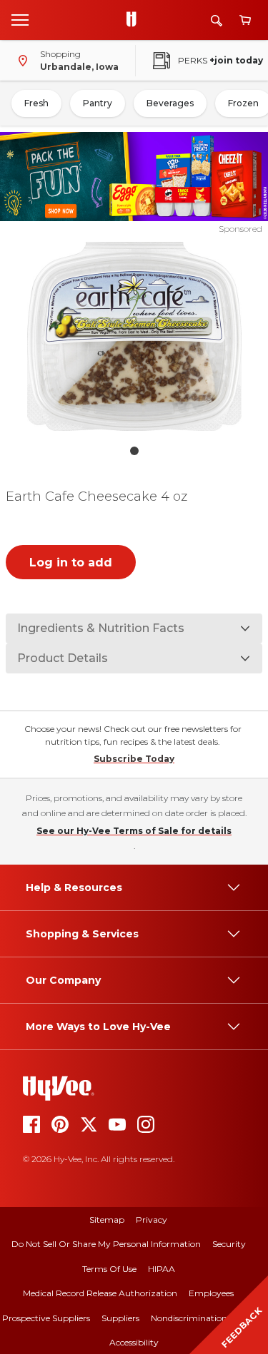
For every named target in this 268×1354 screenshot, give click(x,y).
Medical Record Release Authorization (100, 1293)
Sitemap (106, 1219)
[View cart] (245, 20)
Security (229, 1243)
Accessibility (134, 1342)
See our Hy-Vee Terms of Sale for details (134, 830)
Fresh (36, 103)
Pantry (97, 103)
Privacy (151, 1219)
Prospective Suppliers (46, 1318)
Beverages (170, 103)
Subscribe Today (134, 758)
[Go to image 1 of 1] (134, 450)
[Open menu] (20, 19)
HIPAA (161, 1268)
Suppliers (120, 1318)
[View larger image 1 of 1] (134, 336)
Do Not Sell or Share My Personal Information (106, 1243)
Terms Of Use (109, 1268)
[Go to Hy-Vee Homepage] (135, 20)
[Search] (216, 20)
